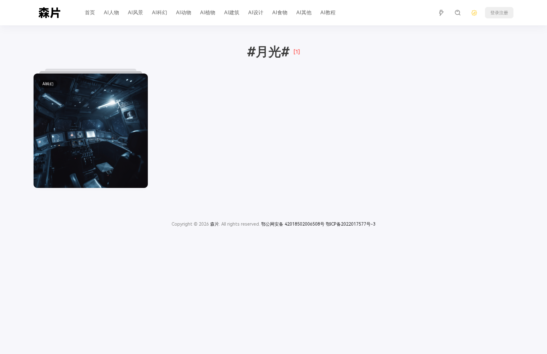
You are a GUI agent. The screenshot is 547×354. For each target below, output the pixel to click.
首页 (90, 13)
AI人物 (111, 13)
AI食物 (279, 13)
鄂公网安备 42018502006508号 (292, 224)
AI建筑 (231, 13)
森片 (214, 224)
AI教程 (328, 13)
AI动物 (183, 13)
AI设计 (255, 13)
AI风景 (135, 13)
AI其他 (303, 13)
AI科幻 (159, 13)
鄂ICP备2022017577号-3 (350, 224)
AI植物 (207, 13)
